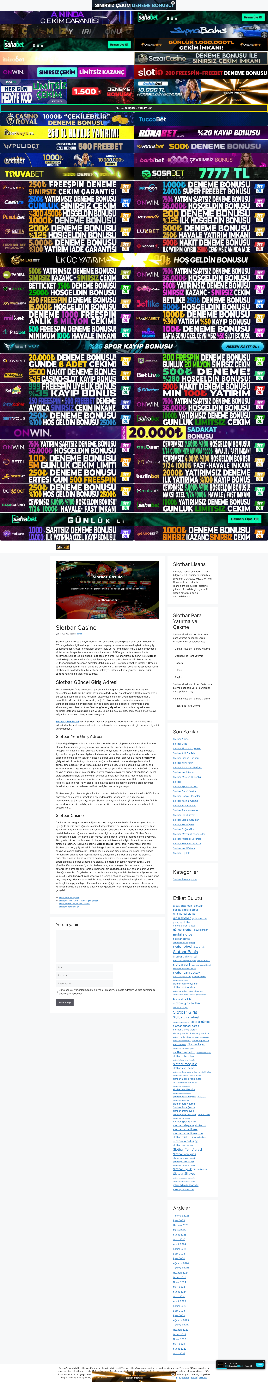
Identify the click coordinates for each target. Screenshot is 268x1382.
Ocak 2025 (179, 1239)
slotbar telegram (183, 1125)
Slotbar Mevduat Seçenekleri (189, 834)
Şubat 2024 (179, 1291)
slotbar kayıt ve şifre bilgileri (183, 1048)
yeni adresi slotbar (185, 1185)
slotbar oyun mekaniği (181, 1100)
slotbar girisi (182, 999)
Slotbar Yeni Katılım (184, 848)
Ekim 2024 (179, 1253)
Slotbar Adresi (181, 739)
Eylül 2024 (179, 1258)
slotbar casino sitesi (184, 987)
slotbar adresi (182, 946)
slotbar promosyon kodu (184, 1114)
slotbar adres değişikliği (184, 942)
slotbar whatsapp (185, 1141)
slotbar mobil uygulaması (187, 1078)
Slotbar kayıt (196, 1044)
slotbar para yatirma (184, 1103)
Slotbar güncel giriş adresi (86, 900)
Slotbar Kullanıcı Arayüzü (187, 843)
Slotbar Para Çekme (184, 1107)
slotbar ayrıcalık (199, 947)
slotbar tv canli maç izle (188, 1133)
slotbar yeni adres (183, 1145)
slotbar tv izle (180, 1137)
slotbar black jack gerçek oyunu (184, 961)
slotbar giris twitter (186, 1003)
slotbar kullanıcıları (183, 1056)
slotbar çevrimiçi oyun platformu (184, 1165)
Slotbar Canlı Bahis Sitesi (184, 968)
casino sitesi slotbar (185, 909)
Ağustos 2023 (181, 1320)
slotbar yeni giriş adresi (184, 1158)
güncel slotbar (183, 929)
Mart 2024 (179, 1287)
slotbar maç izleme (183, 1068)
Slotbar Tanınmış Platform (187, 767)
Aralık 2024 (179, 1244)
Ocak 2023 (179, 1353)
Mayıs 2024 (179, 1277)
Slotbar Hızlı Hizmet (184, 815)
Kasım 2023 (179, 1306)
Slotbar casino (65, 900)
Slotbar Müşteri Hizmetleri (185, 1082)
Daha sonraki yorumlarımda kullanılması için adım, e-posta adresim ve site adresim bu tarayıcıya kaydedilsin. (107, 992)
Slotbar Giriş (180, 743)
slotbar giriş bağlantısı (181, 1022)
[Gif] (134, 260)
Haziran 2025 (180, 1225)
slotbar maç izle (185, 1064)
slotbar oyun (202, 1097)
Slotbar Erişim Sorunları (186, 819)
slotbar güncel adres (186, 1026)
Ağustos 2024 (181, 1263)
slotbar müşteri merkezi (181, 1086)
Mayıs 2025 (179, 1230)
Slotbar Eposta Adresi (185, 786)
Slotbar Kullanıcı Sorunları (187, 838)
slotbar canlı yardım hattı (182, 977)
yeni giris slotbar (183, 1189)
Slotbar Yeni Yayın (183, 762)
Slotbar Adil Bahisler (184, 753)
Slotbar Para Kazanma (185, 810)
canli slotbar (195, 905)
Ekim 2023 (179, 1310)
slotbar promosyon (183, 1110)
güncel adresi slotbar (184, 925)
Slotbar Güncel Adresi (185, 1029)
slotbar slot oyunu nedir (181, 1118)
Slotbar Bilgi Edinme (184, 805)
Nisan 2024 (179, 1282)
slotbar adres (181, 938)
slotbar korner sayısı (204, 1053)
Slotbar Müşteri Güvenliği (187, 777)
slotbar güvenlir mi (200, 1033)
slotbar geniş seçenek (198, 995)
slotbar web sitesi (197, 1137)
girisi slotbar (182, 918)
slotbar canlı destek (186, 972)
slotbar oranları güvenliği (182, 1093)
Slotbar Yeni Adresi (187, 1150)
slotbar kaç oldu (184, 1052)
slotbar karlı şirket (179, 1045)
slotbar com (198, 991)
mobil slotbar (183, 934)
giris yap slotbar (182, 922)
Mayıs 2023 (179, 1334)
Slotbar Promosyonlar (69, 897)
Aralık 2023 (179, 1301)
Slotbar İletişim (200, 1169)
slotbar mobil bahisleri (181, 1075)
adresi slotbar (179, 906)
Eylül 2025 (179, 1220)
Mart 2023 (179, 1344)
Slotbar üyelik (182, 1169)
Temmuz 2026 (181, 1215)
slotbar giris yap (180, 1007)
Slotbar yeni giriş (184, 1154)
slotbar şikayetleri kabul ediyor (184, 1182)
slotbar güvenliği (179, 1037)
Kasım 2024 (179, 1249)
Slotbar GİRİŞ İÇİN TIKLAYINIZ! (134, 108)
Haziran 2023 (180, 1329)
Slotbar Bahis (185, 951)
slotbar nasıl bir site (184, 1089)
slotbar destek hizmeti (181, 995)
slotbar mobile (195, 1075)
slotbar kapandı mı (200, 1040)
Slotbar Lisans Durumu (186, 758)
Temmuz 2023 (181, 1325)
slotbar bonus (203, 960)
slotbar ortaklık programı (184, 1096)
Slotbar (177, 781)
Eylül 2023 (179, 1315)
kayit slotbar (201, 929)
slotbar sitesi (204, 1114)
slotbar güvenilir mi (182, 1033)
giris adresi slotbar (185, 913)
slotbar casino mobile (180, 980)
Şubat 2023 (179, 1348)
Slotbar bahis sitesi (185, 956)
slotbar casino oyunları (185, 983)
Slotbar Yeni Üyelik (183, 824)
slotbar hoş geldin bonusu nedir (197, 1037)
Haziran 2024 (180, 1272)
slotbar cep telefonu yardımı (183, 991)
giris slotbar (199, 918)
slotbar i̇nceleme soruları (182, 1041)
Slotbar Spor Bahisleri (69, 906)
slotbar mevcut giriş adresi (201, 1072)
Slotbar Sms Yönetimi (185, 791)
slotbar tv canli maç (185, 1129)
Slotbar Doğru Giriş (183, 829)
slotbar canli (182, 964)
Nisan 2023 (179, 1339)
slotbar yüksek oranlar (183, 1161)
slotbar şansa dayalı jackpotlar (184, 1178)
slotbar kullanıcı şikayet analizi (184, 1060)
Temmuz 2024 (181, 1268)
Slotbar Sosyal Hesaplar (186, 796)
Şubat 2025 (179, 1234)
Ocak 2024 (179, 1296)
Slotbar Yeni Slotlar (183, 772)
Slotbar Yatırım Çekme (185, 800)
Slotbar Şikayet (184, 1173)
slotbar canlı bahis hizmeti (201, 965)
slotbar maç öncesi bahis (182, 1072)
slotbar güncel (200, 1021)
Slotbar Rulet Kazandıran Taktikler (74, 903)
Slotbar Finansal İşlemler (187, 748)
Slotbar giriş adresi (186, 1017)
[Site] (67, 188)
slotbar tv (200, 1125)
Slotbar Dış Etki (181, 853)
